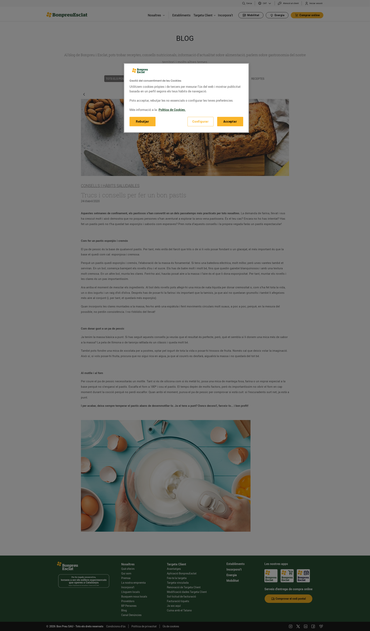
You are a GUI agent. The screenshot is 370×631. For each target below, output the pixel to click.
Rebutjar (142, 121)
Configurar (200, 121)
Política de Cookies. (172, 110)
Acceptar (230, 121)
